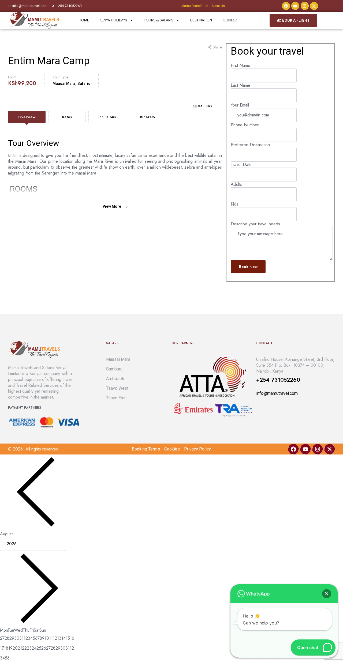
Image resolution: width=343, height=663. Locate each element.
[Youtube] (295, 6)
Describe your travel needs (255, 224)
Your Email (240, 105)
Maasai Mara (64, 83)
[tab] (27, 117)
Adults (236, 184)
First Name (240, 65)
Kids (234, 204)
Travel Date (241, 164)
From (12, 77)
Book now (248, 266)
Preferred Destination (250, 145)
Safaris (83, 83)
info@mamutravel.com (277, 393)
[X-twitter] (314, 6)
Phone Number (245, 125)
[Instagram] (305, 6)
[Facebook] (286, 6)
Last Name (240, 85)
